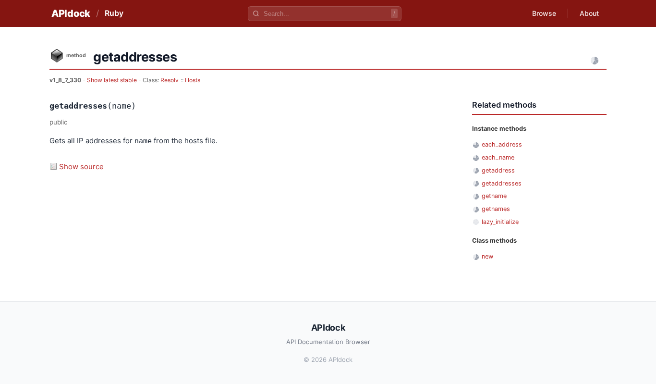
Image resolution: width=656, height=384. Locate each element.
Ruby (114, 13)
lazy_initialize (500, 221)
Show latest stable (112, 80)
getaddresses (502, 183)
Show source (81, 166)
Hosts (192, 80)
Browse (544, 13)
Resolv (169, 80)
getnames (496, 208)
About (589, 13)
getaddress (498, 170)
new (487, 256)
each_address (502, 144)
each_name (498, 157)
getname (494, 195)
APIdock (70, 13)
